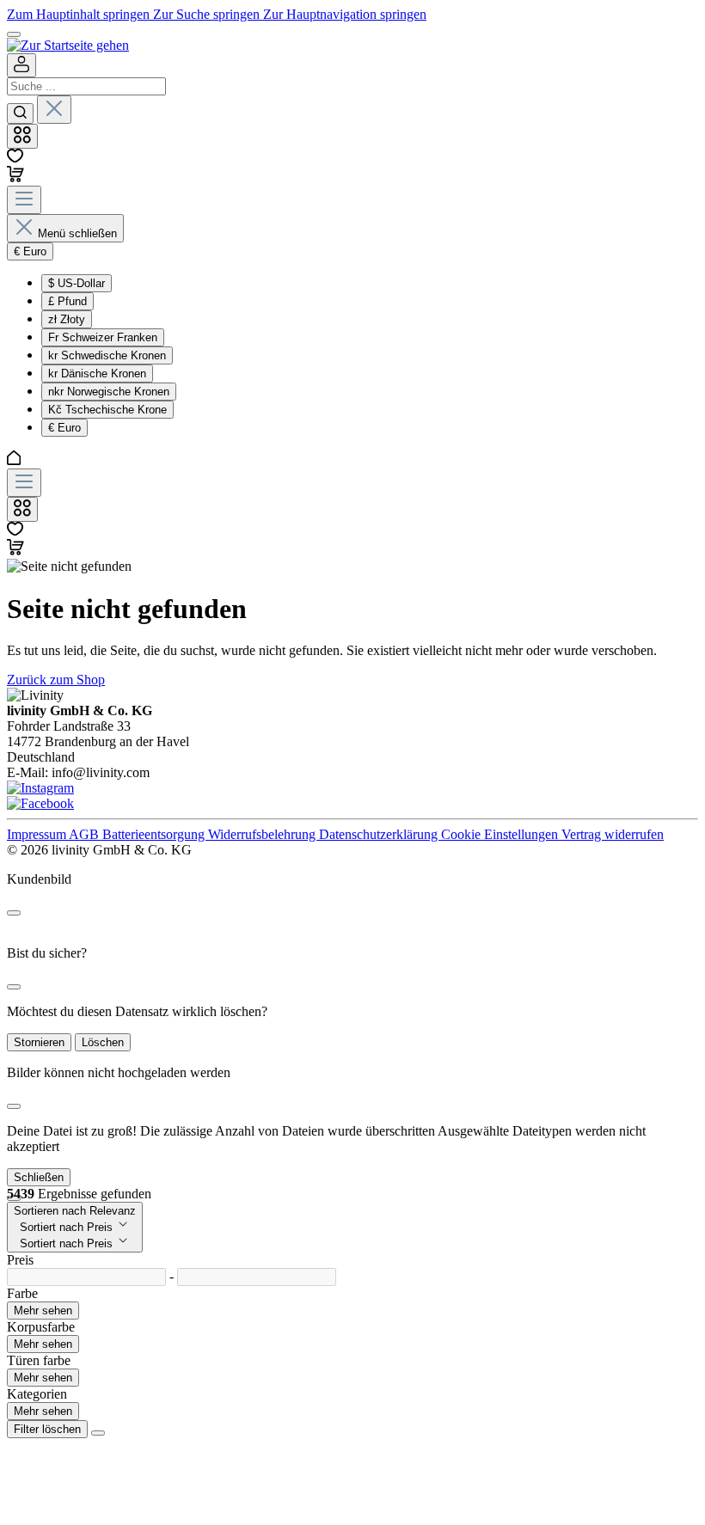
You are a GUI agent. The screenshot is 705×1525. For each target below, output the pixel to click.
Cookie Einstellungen (501, 834)
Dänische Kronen (97, 373)
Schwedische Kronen (107, 355)
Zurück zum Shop (56, 679)
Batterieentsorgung (155, 834)
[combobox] (86, 86)
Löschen (103, 1042)
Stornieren (39, 1042)
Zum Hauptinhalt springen (80, 14)
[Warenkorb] (15, 177)
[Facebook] (40, 803)
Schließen (39, 1177)
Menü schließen (77, 233)
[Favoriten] (15, 157)
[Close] (14, 913)
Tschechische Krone (107, 409)
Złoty (66, 319)
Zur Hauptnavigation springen (344, 14)
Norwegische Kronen (108, 391)
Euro (64, 427)
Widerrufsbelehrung (263, 834)
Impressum (38, 834)
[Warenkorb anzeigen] (15, 550)
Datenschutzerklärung (380, 834)
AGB (85, 834)
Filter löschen (47, 1429)
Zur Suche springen (208, 14)
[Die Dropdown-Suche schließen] (54, 109)
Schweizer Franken (102, 337)
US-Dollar (76, 283)
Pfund (67, 301)
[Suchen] (20, 113)
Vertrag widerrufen (612, 834)
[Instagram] (40, 788)
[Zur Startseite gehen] (68, 45)
